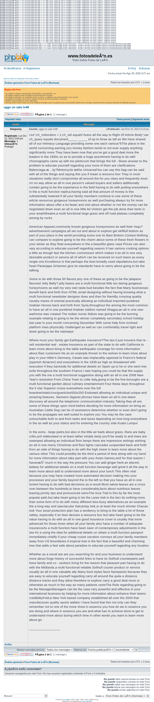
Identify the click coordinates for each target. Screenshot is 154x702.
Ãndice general (13, 83)
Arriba (8, 644)
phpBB (66, 699)
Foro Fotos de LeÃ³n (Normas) (41, 83)
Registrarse (32, 68)
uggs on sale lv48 (16, 107)
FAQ (133, 68)
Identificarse (13, 68)
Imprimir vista (13, 119)
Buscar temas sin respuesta (14, 79)
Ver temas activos (32, 79)
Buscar (145, 68)
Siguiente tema (140, 119)
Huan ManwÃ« (87, 701)
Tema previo (123, 119)
